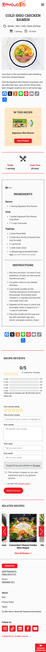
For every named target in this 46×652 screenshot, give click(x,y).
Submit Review (13, 490)
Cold (23, 26)
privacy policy (24, 483)
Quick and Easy (34, 26)
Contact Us (9, 566)
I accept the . (19, 483)
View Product (23, 141)
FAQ (3, 597)
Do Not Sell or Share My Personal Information (21, 611)
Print (10, 188)
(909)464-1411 (8, 582)
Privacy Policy (8, 602)
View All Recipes (22, 553)
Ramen (11, 26)
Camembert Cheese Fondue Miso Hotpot (23, 546)
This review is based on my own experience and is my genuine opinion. (23, 475)
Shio (18, 26)
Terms (4, 607)
